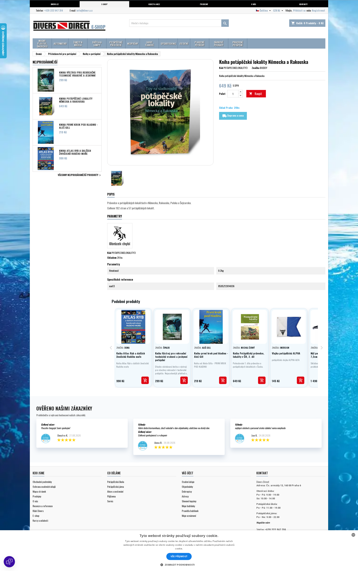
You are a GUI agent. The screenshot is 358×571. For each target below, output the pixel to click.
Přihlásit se (299, 10)
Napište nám (263, 522)
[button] (179, 565)
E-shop (104, 4)
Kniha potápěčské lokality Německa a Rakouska (75, 100)
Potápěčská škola (115, 482)
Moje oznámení (189, 516)
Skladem (112, 257)
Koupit (255, 93)
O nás (253, 4)
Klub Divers (38, 511)
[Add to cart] (145, 380)
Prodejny (204, 4)
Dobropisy (187, 491)
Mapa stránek (39, 491)
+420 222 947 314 (53, 10)
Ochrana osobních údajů (44, 486)
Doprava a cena (233, 116)
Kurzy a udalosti (40, 520)
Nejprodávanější (45, 62)
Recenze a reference (43, 506)
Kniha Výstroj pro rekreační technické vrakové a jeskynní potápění (77, 74)
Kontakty (303, 4)
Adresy (185, 496)
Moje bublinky (188, 506)
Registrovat (318, 10)
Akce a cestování (115, 491)
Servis (110, 501)
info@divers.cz (84, 10)
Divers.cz (55, 4)
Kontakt (262, 473)
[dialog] (179, 550)
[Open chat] (9, 561)
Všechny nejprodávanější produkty (80, 175)
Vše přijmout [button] (179, 556)
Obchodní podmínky (42, 482)
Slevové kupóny (189, 501)
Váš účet (187, 473)
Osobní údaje (188, 482)
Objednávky (187, 486)
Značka (255, 67)
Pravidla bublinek (190, 511)
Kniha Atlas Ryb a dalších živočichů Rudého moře (75, 152)
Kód (221, 67)
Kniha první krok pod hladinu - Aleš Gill (78, 126)
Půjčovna (111, 496)
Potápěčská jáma (115, 486)
